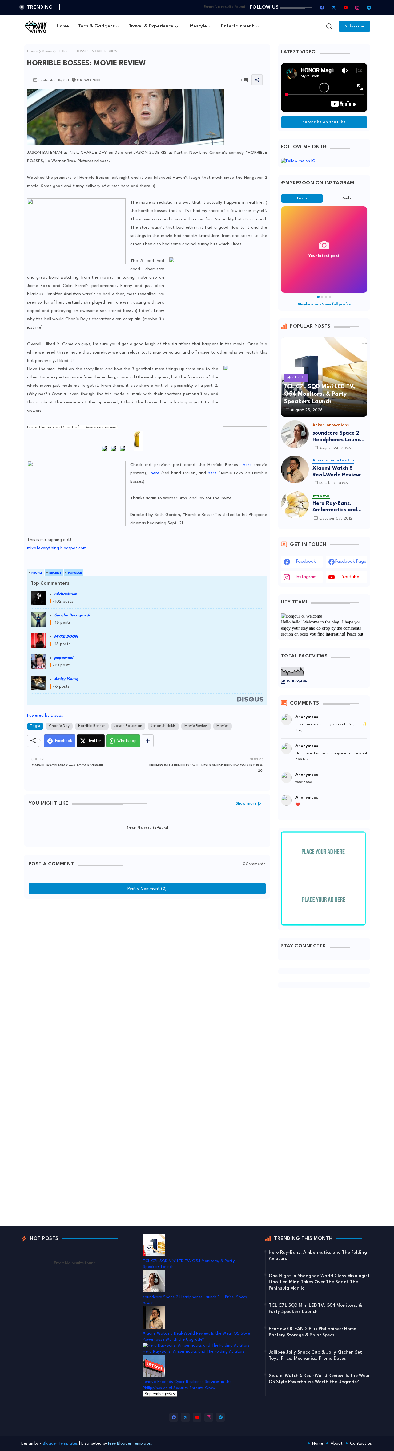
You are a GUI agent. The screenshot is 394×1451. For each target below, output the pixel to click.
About (337, 1443)
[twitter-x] (334, 7)
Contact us (361, 1443)
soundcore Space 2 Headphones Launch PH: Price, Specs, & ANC (337, 437)
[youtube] (345, 7)
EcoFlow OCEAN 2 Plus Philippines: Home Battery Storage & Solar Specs (312, 1332)
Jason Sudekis (163, 726)
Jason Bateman (128, 726)
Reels (346, 198)
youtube (350, 577)
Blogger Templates (60, 1443)
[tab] (63, 26)
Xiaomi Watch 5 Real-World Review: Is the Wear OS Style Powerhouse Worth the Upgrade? (339, 472)
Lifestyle (197, 26)
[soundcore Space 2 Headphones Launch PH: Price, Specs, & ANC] (295, 434)
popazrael (63, 658)
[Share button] (148, 740)
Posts (302, 198)
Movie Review (196, 726)
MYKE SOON (66, 637)
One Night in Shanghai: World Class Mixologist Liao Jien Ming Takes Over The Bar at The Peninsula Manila (319, 1282)
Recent (55, 572)
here (247, 465)
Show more (246, 804)
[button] (329, 26)
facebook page (350, 561)
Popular (75, 572)
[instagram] (357, 7)
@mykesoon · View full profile (324, 304)
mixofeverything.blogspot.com (56, 548)
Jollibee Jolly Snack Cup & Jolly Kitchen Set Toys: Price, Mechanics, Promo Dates (315, 1355)
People (37, 572)
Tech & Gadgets (96, 26)
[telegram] (369, 7)
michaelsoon (65, 594)
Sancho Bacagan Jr (72, 615)
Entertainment (237, 26)
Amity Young (66, 679)
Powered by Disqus (45, 715)
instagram (306, 577)
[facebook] (322, 7)
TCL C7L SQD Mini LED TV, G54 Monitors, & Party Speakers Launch (315, 1308)
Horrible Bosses (92, 726)
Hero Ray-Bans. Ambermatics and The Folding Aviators (338, 507)
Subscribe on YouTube (324, 122)
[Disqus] (147, 979)
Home (63, 26)
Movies (48, 51)
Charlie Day (59, 726)
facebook (306, 561)
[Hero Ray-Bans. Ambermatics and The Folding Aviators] (295, 504)
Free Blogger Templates (130, 1443)
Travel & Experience (151, 26)
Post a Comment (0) (147, 888)
